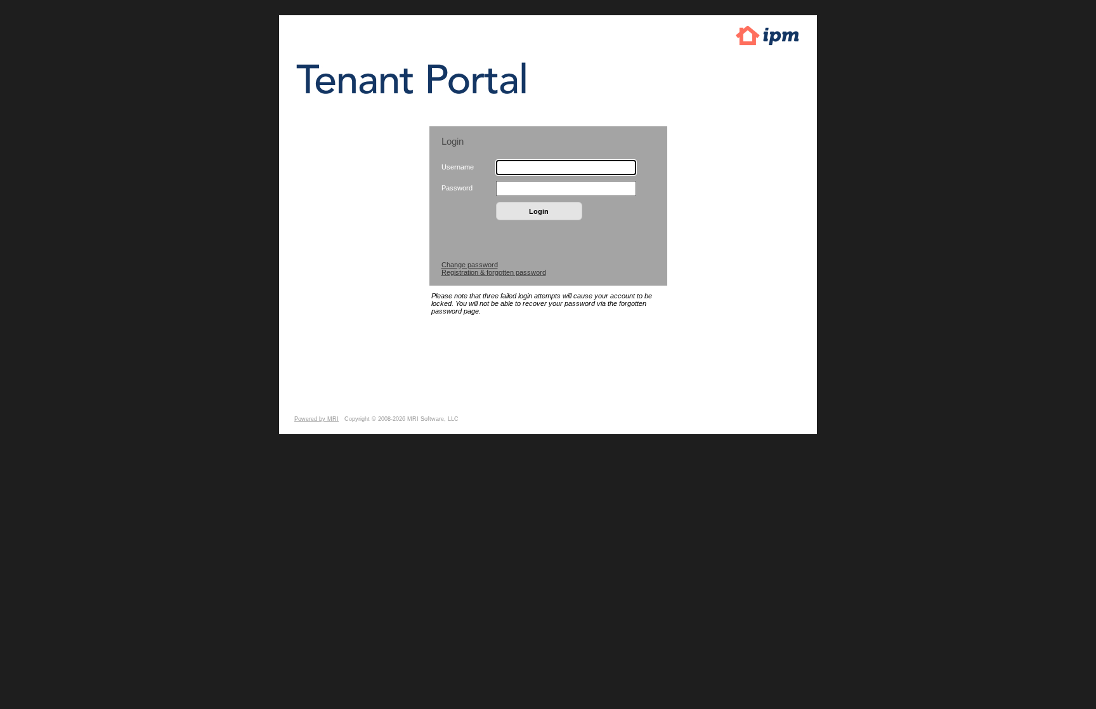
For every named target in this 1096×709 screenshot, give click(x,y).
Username (457, 167)
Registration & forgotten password (493, 272)
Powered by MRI (316, 419)
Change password (469, 264)
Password (457, 188)
